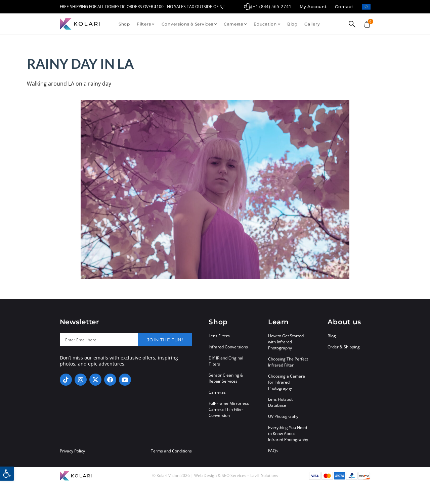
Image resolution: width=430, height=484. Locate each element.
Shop (124, 24)
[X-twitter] (95, 380)
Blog (292, 24)
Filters (144, 24)
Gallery (312, 24)
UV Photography (283, 416)
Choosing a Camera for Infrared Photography (286, 382)
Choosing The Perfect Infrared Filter (288, 362)
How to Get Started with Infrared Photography (286, 342)
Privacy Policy (72, 451)
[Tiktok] (66, 380)
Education (265, 24)
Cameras (233, 24)
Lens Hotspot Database (280, 402)
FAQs (273, 450)
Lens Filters (219, 336)
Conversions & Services (187, 24)
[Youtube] (125, 380)
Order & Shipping (344, 347)
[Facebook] (110, 380)
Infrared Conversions (228, 347)
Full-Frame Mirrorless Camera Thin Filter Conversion (229, 409)
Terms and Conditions (171, 451)
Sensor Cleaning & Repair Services (226, 378)
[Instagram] (81, 380)
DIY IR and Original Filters (226, 361)
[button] (7, 474)
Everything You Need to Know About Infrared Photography (288, 433)
